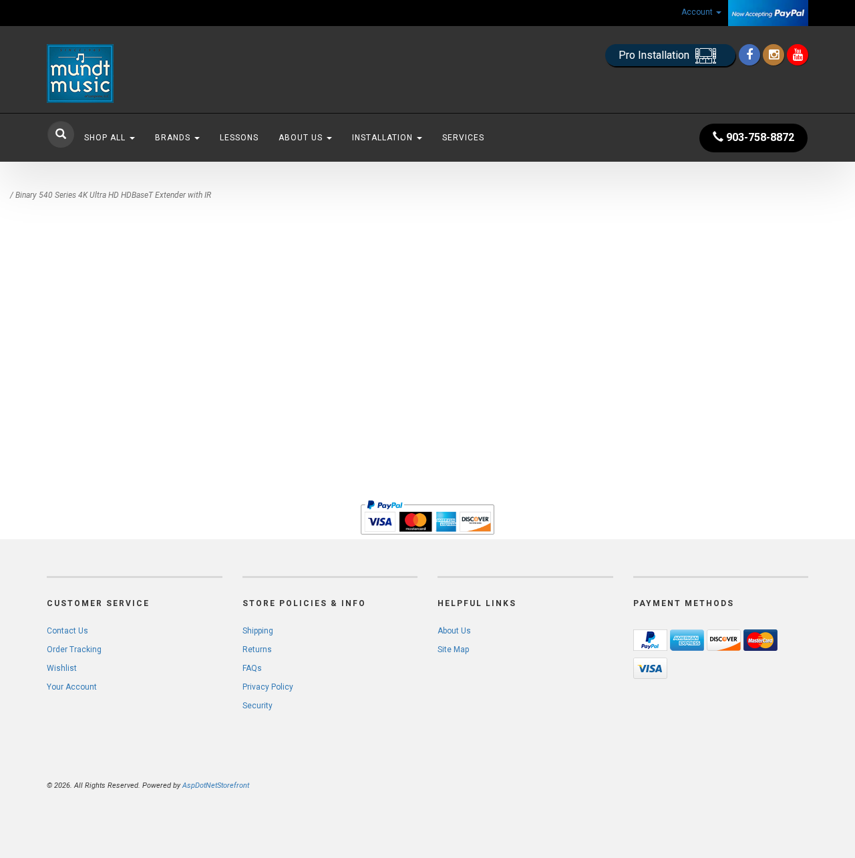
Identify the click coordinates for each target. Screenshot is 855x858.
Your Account (72, 687)
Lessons (239, 137)
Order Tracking (74, 649)
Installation (383, 137)
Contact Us (67, 630)
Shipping (257, 630)
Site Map (453, 649)
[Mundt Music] (167, 73)
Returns (257, 649)
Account (698, 12)
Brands (174, 137)
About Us (302, 137)
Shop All (106, 137)
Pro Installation (655, 55)
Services (463, 137)
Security (257, 705)
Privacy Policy (267, 687)
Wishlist (62, 668)
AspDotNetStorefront (215, 785)
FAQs (252, 668)
